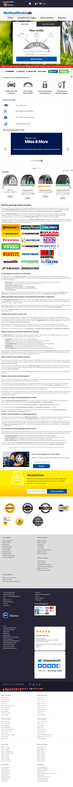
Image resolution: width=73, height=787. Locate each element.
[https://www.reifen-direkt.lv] (18, 689)
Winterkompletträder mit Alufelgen (24, 407)
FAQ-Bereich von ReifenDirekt (56, 444)
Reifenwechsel (29, 371)
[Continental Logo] (10, 227)
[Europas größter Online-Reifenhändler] (36, 12)
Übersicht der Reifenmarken (55, 306)
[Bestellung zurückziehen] (33, 3)
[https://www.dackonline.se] (10, 688)
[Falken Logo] (49, 227)
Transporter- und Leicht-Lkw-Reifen (14, 286)
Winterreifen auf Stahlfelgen (43, 407)
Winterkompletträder (48, 402)
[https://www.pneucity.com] (38, 688)
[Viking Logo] (49, 261)
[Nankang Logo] (30, 246)
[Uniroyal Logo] (47, 254)
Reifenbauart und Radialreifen (62, 328)
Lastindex (37, 328)
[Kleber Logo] (10, 261)
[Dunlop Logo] (10, 233)
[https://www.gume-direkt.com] (27, 688)
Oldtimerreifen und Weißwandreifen (14, 285)
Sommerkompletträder (35, 402)
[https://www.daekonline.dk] (16, 688)
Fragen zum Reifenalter (13, 368)
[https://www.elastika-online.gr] (8, 689)
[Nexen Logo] (49, 240)
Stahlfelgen (47, 293)
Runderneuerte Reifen (10, 289)
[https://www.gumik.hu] (42, 688)
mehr (37, 647)
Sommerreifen (41, 211)
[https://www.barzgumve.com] (10, 689)
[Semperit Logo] (49, 246)
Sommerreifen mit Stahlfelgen (47, 404)
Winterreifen (48, 211)
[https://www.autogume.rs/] (20, 689)
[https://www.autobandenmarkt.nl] (18, 688)
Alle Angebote (66, 170)
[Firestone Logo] (10, 240)
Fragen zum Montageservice (11, 424)
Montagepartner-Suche (32, 418)
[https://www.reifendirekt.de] (3, 688)
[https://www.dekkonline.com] (14, 688)
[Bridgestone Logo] (30, 268)
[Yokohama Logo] (10, 268)
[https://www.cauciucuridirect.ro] (6, 689)
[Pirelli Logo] (10, 254)
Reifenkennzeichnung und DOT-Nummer (20, 322)
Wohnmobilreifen (30, 286)
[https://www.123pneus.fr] (6, 688)
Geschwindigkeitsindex (46, 328)
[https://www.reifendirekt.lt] (16, 689)
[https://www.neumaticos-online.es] (23, 688)
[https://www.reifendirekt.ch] (8, 688)
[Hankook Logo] (30, 233)
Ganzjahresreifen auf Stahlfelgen (17, 411)
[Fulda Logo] (49, 233)
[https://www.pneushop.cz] (33, 688)
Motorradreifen (9, 283)
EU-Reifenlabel (48, 350)
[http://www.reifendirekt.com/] (23, 689)
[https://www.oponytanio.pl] (3, 689)
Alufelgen (55, 293)
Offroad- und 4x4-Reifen (55, 385)
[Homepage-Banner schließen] (72, 69)
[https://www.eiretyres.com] (40, 688)
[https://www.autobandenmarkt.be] (29, 688)
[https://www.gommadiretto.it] (12, 688)
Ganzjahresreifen (58, 211)
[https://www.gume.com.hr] (12, 689)
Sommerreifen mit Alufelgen (30, 404)
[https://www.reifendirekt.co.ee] (14, 689)
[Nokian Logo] (10, 246)
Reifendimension (31, 328)
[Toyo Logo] (30, 254)
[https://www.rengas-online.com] (31, 688)
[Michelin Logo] (30, 240)
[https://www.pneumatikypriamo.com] (35, 688)
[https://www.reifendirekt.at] (25, 688)
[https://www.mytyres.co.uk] (20, 688)
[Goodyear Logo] (30, 227)
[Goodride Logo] (30, 261)
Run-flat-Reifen (9, 288)
